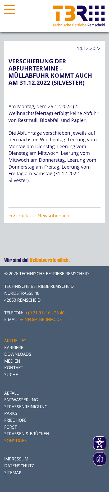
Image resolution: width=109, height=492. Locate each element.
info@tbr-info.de (43, 319)
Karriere (13, 347)
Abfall (11, 393)
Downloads (17, 354)
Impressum (16, 459)
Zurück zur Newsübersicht (42, 215)
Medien (12, 361)
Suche (11, 374)
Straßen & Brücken (26, 434)
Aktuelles (15, 341)
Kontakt (13, 368)
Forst (10, 427)
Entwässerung (21, 400)
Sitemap (12, 473)
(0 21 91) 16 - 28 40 (46, 313)
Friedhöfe (15, 420)
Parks (10, 413)
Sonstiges (15, 440)
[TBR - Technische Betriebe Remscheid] (79, 16)
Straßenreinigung (26, 407)
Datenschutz (19, 466)
